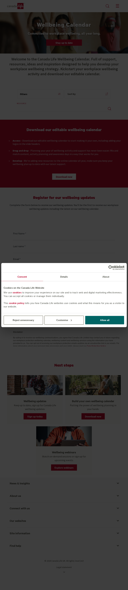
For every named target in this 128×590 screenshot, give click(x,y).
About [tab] (105, 276)
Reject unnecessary (23, 320)
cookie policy (17, 303)
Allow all (104, 320)
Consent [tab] (22, 276)
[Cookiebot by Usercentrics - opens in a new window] (110, 267)
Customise (62, 320)
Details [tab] (64, 276)
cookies (17, 292)
